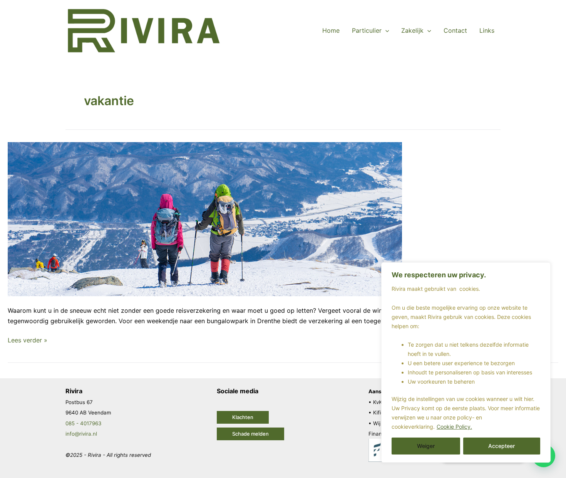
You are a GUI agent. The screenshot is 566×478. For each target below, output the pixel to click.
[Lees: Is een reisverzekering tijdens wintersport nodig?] (205, 219)
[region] (466, 362)
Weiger (426, 446)
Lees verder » (27, 339)
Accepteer (501, 446)
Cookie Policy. (454, 426)
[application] (385, 30)
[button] (243, 417)
